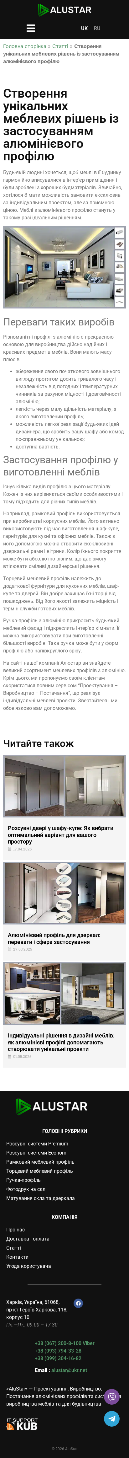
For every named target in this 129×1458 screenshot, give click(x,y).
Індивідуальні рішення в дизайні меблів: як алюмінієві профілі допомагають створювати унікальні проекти (61, 1042)
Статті (60, 46)
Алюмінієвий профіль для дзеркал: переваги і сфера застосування (54, 938)
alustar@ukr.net (69, 1370)
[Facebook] (78, 1303)
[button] (31, 28)
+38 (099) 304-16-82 (58, 1358)
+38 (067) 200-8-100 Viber (65, 1343)
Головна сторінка (24, 46)
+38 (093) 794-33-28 (58, 1351)
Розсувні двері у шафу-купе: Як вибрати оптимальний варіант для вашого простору (60, 835)
